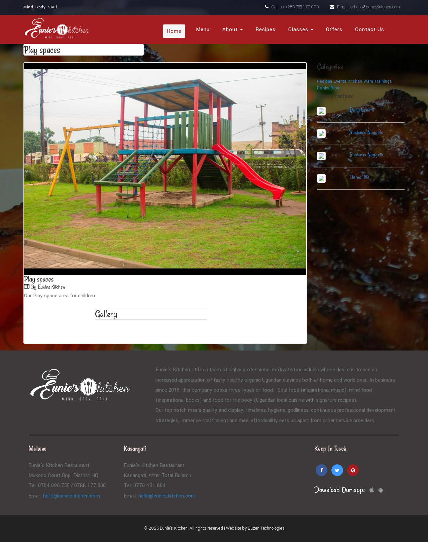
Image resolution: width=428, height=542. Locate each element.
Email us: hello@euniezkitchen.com (368, 7)
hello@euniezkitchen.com (71, 495)
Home (174, 31)
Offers (334, 29)
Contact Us (369, 29)
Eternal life (359, 177)
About (230, 29)
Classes (299, 29)
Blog (335, 88)
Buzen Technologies (266, 528)
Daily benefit (361, 109)
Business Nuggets (366, 132)
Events (340, 81)
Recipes (265, 29)
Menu (203, 29)
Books (323, 88)
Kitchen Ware (360, 81)
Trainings (383, 81)
